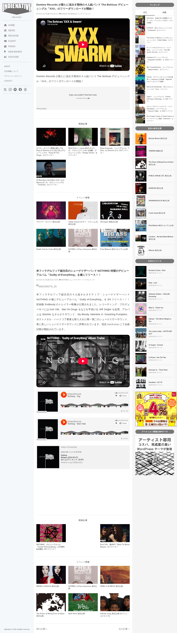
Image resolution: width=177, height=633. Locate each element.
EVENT (12, 41)
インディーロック (84, 14)
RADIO (11, 46)
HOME (11, 25)
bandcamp (113, 324)
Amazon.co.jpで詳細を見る (72, 462)
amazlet (71, 452)
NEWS (11, 30)
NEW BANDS (15, 52)
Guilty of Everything (69, 447)
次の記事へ (124, 629)
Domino (64, 14)
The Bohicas (72, 14)
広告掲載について (11, 71)
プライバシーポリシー (13, 76)
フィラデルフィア (88, 280)
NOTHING (65, 280)
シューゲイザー (75, 280)
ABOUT (7, 66)
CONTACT (8, 81)
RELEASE (13, 36)
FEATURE (13, 57)
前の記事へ (41, 629)
